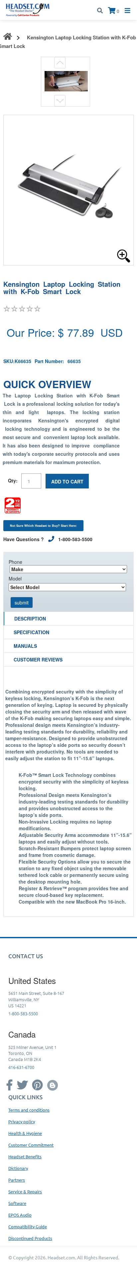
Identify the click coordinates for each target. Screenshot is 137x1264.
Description (30, 618)
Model (15, 578)
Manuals (25, 646)
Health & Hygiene (25, 1133)
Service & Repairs (25, 1191)
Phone (15, 561)
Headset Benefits (25, 1156)
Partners (16, 1180)
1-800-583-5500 (23, 1013)
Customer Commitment (31, 1145)
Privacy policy (21, 1121)
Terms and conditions (29, 1110)
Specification (31, 632)
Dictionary (18, 1168)
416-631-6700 (21, 1067)
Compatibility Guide (27, 1226)
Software (17, 1203)
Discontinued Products (30, 1238)
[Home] (28, 9)
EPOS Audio (20, 1215)
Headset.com (61, 1257)
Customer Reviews (38, 659)
